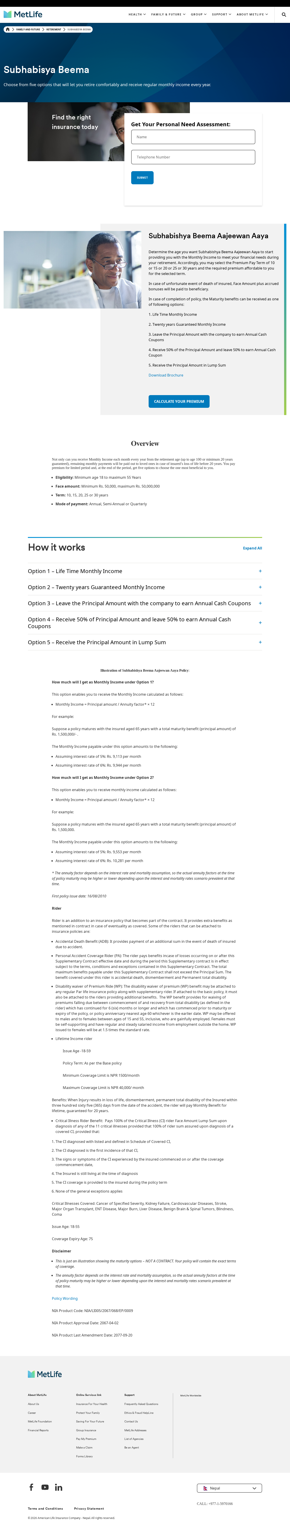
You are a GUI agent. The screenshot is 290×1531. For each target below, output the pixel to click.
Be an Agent (131, 1447)
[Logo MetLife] (45, 1376)
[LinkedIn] (58, 1488)
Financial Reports (38, 1430)
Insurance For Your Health (91, 1404)
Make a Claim (84, 1447)
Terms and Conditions (45, 1509)
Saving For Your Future (90, 1421)
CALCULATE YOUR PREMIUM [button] (179, 401)
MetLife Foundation (40, 1421)
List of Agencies (133, 1439)
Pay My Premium (86, 1439)
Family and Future (28, 29)
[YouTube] (45, 1488)
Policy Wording (65, 1298)
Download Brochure (166, 375)
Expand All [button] (252, 548)
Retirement (53, 29)
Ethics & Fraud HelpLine (138, 1413)
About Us (33, 1404)
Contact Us (131, 1421)
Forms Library (84, 1456)
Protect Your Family (88, 1413)
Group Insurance (86, 1430)
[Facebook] (31, 1488)
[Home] (7, 29)
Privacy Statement (89, 1509)
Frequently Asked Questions (141, 1404)
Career (32, 1413)
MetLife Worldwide (190, 1396)
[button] (137, 15)
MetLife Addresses (135, 1430)
